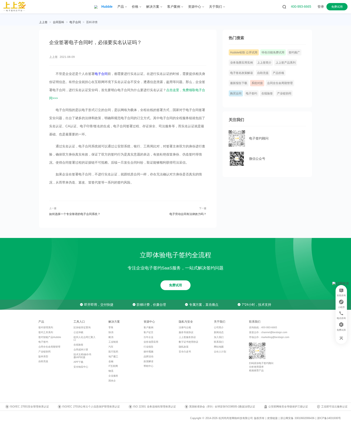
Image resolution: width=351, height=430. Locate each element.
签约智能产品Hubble (49, 337)
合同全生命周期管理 (280, 83)
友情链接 (272, 418)
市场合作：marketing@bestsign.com (269, 337)
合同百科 (58, 22)
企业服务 (113, 375)
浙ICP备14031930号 (329, 418)
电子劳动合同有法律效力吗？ (187, 214)
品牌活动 (148, 356)
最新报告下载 (238, 83)
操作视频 (148, 351)
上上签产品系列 (286, 62)
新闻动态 (219, 332)
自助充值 (263, 73)
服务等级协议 (186, 332)
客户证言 (148, 332)
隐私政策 (183, 346)
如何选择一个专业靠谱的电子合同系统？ (74, 214)
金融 (110, 361)
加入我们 (219, 337)
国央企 (112, 380)
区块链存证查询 (82, 327)
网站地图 (219, 346)
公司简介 (219, 327)
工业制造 (113, 341)
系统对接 (257, 83)
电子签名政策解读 (241, 73)
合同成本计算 (81, 349)
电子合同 (75, 22)
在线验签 (267, 93)
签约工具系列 (45, 332)
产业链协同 (284, 93)
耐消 (110, 337)
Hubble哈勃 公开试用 (243, 52)
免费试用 (175, 285)
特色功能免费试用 (273, 52)
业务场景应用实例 (241, 62)
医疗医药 (113, 351)
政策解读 (148, 361)
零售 (110, 327)
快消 (110, 332)
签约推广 (294, 52)
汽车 (110, 346)
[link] (58, 22)
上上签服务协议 (187, 337)
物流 (110, 370)
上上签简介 (264, 62)
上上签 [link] (43, 22)
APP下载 (78, 362)
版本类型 (43, 356)
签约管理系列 (45, 327)
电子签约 (251, 93)
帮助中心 (148, 366)
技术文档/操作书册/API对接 (82, 356)
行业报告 (148, 346)
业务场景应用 (151, 341)
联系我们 (219, 341)
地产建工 (113, 356)
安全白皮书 (185, 351)
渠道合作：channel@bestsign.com (268, 332)
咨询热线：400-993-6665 (263, 327)
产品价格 (278, 73)
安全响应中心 (81, 366)
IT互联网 (113, 366)
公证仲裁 (78, 332)
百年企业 (148, 337)
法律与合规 (185, 327)
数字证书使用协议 (188, 341)
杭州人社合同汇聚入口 (84, 338)
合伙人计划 (220, 351)
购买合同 (236, 93)
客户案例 (148, 327)
